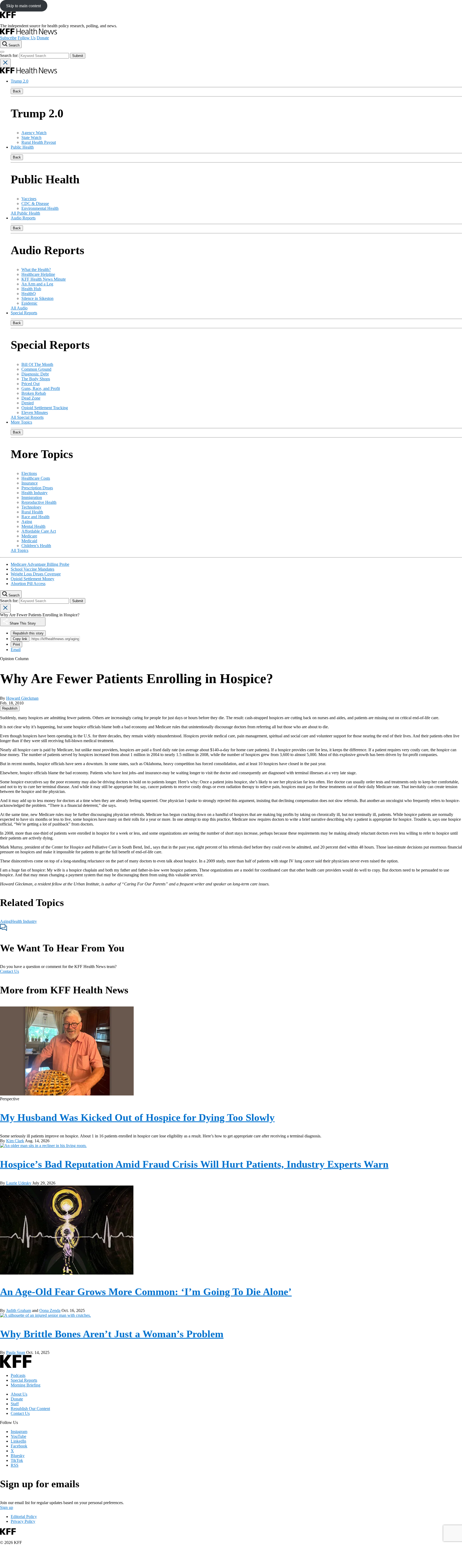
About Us (19, 1394)
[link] (10, 708)
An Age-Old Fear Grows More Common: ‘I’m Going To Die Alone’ (146, 1291)
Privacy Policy (23, 1521)
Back (17, 91)
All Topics (19, 550)
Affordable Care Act (38, 531)
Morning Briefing (25, 1385)
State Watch (31, 137)
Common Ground (36, 369)
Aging (26, 521)
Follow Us (27, 38)
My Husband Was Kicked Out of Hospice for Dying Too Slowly (137, 1117)
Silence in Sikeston (37, 298)
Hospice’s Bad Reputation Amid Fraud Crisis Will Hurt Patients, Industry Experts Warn (194, 1164)
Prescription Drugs (37, 488)
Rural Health (32, 512)
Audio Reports (23, 218)
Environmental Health (40, 208)
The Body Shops (35, 379)
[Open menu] (2, 52)
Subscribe (8, 38)
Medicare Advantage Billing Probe (40, 564)
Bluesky (18, 1455)
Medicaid (29, 541)
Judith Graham (18, 1310)
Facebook (19, 1446)
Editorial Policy (24, 1516)
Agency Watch (34, 132)
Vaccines (28, 198)
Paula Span (15, 1352)
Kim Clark (15, 1141)
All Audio (19, 308)
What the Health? (36, 269)
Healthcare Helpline (38, 274)
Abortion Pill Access (28, 583)
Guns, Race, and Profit (40, 388)
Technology (31, 507)
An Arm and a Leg (37, 284)
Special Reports (24, 313)
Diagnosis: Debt (35, 374)
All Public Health (25, 213)
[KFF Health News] (28, 33)
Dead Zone (30, 398)
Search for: (10, 55)
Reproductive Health (38, 502)
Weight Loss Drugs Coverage (36, 574)
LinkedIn (18, 1441)
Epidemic (29, 303)
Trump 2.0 (19, 81)
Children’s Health (36, 545)
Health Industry (34, 492)
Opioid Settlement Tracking (44, 407)
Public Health (22, 147)
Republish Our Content (30, 1408)
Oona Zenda (49, 1310)
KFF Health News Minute (43, 279)
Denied (27, 403)
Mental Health (33, 526)
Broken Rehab (33, 393)
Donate (43, 38)
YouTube (18, 1436)
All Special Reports (27, 417)
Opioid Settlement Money (32, 578)
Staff (15, 1403)
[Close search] (5, 63)
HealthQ (28, 293)
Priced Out (30, 383)
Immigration (31, 497)
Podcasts (18, 1375)
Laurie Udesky (18, 1183)
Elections (29, 473)
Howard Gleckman (22, 698)
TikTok (17, 1460)
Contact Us (9, 971)
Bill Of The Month (37, 364)
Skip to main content (23, 5)
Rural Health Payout (38, 142)
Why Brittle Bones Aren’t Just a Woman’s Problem (112, 1333)
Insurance (29, 483)
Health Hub (31, 288)
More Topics (21, 422)
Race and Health (35, 516)
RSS (14, 1465)
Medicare (29, 536)
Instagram (19, 1431)
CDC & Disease (35, 203)
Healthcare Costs (35, 478)
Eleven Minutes (34, 412)
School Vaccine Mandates (32, 569)
